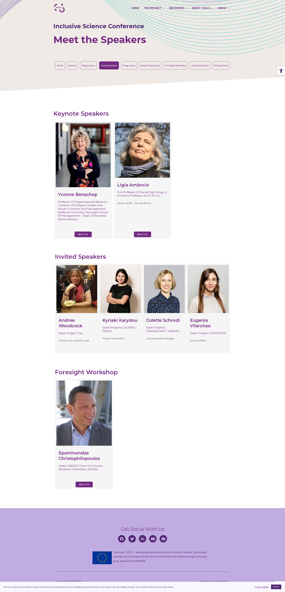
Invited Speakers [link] (109, 65)
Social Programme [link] (150, 65)
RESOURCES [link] (176, 8)
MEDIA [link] (222, 8)
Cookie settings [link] (262, 587)
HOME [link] (135, 8)
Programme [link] (129, 65)
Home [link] (60, 65)
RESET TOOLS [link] (201, 8)
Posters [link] (73, 65)
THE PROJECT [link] (152, 8)
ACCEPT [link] (276, 587)
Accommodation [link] (200, 65)
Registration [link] (88, 65)
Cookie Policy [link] (222, 581)
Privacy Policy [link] (206, 581)
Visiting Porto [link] (221, 65)
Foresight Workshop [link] (175, 65)
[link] (281, 71)
